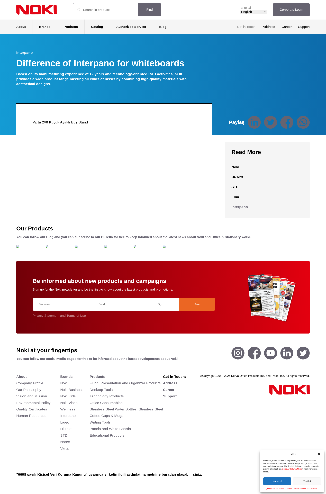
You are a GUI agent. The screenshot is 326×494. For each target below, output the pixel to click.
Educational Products (107, 435)
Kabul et (277, 481)
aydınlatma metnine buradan (151, 474)
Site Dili (246, 8)
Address (269, 27)
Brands (44, 27)
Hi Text (65, 429)
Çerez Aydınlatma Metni (292, 469)
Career (287, 27)
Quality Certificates (31, 409)
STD (63, 435)
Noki (64, 383)
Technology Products (107, 396)
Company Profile (29, 383)
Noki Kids (68, 396)
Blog (163, 27)
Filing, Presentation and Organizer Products (125, 383)
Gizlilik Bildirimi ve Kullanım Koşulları (302, 488)
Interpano (68, 416)
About (21, 27)
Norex (65, 442)
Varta (64, 448)
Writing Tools (100, 422)
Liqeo (64, 422)
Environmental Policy (33, 403)
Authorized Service (131, 27)
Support (304, 27)
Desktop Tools (101, 390)
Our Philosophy (28, 390)
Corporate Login (291, 9)
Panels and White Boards (110, 429)
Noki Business (72, 390)
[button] (319, 454)
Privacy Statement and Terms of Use (59, 315)
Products (71, 27)
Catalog (97, 27)
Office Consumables (106, 403)
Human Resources (31, 416)
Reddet (307, 481)
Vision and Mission (31, 396)
